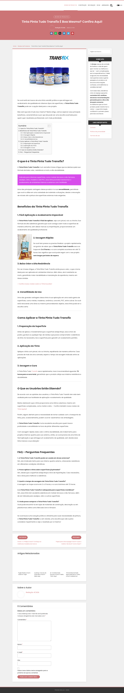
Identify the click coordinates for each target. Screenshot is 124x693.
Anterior (22, 537)
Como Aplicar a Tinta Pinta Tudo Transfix (34, 141)
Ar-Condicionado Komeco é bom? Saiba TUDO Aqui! (57, 574)
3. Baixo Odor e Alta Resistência (33, 137)
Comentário (22, 620)
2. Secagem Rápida (29, 135)
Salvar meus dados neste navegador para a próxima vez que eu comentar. (32, 672)
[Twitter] (60, 33)
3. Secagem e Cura (29, 147)
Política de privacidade (97, 132)
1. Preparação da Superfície (31, 143)
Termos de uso (95, 136)
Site (18, 660)
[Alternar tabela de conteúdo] (48, 125)
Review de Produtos (62, 17)
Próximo (76, 537)
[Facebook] (51, 33)
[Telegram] (68, 33)
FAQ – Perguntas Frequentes (29, 152)
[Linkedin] (64, 33)
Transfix (35, 371)
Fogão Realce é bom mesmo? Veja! (24, 573)
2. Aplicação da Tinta (29, 145)
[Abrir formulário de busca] (111, 5)
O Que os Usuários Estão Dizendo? (32, 150)
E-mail (20, 652)
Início (14, 46)
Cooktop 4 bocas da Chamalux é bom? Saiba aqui (40, 574)
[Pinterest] (72, 33)
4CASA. (67, 690)
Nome (20, 644)
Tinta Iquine (21, 409)
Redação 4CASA (60, 28)
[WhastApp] (55, 33)
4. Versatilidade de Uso (30, 139)
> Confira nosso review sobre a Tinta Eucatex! (34, 284)
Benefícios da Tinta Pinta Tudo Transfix (33, 131)
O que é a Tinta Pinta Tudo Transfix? (31, 128)
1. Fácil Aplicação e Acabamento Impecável (36, 133)
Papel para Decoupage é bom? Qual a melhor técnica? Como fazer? (68, 543)
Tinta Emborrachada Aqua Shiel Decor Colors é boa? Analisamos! (73, 574)
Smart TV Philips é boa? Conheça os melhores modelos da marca (29, 543)
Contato (93, 127)
